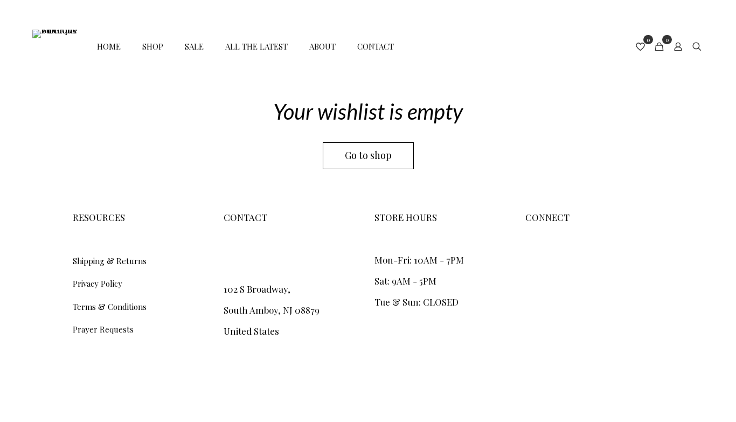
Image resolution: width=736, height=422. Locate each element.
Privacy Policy (97, 283)
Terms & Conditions (110, 306)
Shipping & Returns (110, 260)
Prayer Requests (103, 329)
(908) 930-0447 (255, 260)
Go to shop (368, 155)
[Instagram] (529, 254)
